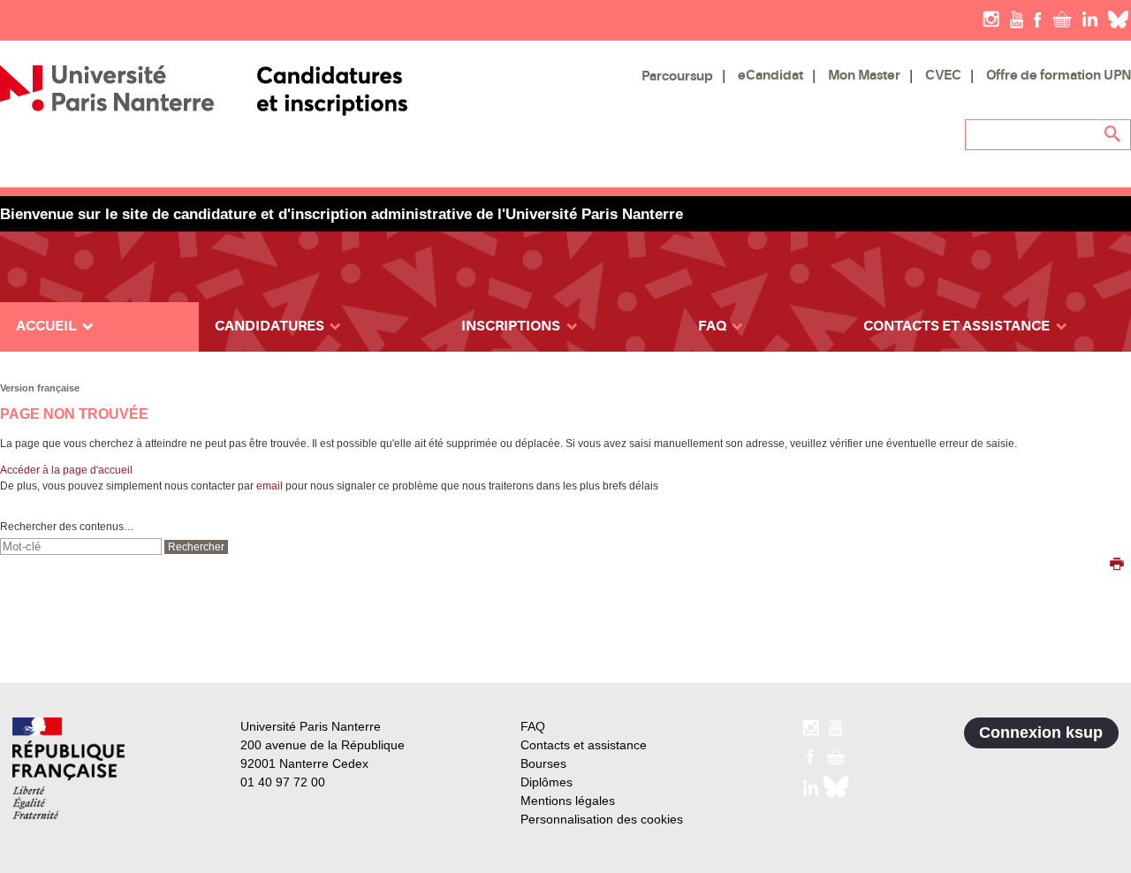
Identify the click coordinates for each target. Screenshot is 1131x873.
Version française (40, 388)
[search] (81, 546)
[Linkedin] (1089, 18)
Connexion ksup (1041, 732)
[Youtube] (1016, 18)
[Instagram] (991, 18)
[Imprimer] (1117, 565)
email (269, 486)
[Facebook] (1038, 18)
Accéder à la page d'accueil (66, 470)
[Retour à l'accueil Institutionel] (68, 768)
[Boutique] (1062, 18)
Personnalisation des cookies (601, 819)
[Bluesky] (1118, 18)
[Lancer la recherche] (1113, 134)
